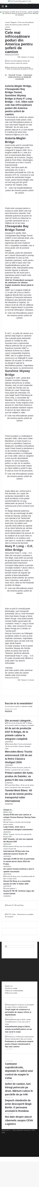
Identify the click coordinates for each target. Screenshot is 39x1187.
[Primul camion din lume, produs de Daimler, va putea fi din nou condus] (19, 770)
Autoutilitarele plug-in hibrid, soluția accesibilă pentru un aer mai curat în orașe (18, 1029)
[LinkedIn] (5, 682)
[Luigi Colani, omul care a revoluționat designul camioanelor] (19, 824)
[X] (0, 1158)
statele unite (10, 675)
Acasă (7, 22)
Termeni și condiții (11, 988)
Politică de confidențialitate (14, 990)
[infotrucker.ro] (10, 6)
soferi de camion (22, 673)
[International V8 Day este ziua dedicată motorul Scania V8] (19, 849)
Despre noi (8, 986)
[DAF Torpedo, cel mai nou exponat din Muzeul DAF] (19, 836)
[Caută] (36, 7)
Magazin (14, 22)
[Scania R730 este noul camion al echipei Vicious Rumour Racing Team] (7, 812)
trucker (23, 675)
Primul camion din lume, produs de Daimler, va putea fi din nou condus (19, 776)
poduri (16, 670)
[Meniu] (3, 7)
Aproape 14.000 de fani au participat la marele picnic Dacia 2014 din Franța (18, 861)
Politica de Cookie (11, 993)
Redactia (8, 55)
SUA (18, 675)
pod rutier (9, 670)
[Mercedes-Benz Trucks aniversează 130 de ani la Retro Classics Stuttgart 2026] (19, 749)
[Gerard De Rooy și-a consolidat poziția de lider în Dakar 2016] (19, 879)
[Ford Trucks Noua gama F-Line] (19, 2)
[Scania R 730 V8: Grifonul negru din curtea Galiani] (10, 888)
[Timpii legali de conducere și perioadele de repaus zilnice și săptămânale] (19, 1007)
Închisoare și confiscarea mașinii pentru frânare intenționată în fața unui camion (19, 1044)
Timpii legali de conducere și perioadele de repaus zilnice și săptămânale (18, 1012)
